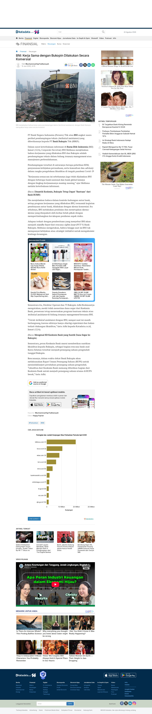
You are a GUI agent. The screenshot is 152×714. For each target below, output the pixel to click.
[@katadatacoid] (134, 703)
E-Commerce (47, 685)
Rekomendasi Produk (37, 240)
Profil (58, 687)
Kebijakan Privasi (66, 710)
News (113, 685)
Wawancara (101, 690)
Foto (112, 692)
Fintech (45, 687)
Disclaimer (77, 710)
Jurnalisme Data (69, 38)
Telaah (99, 685)
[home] (16, 38)
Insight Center (130, 689)
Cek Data (87, 690)
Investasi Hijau (75, 690)
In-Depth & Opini (83, 38)
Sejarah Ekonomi (62, 685)
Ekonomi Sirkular (75, 687)
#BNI (42, 423)
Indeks (127, 685)
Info (114, 38)
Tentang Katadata (21, 710)
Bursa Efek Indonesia (77, 146)
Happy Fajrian (38, 416)
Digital (35, 38)
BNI (76, 134)
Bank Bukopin (60, 141)
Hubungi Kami (87, 710)
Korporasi (66, 44)
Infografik (87, 685)
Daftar (70, 703)
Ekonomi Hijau (55, 38)
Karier (41, 710)
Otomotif (94, 38)
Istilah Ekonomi (62, 690)
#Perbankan (33, 423)
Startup (45, 690)
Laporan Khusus (102, 692)
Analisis (86, 687)
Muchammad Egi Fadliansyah (37, 64)
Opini (99, 687)
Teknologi (46, 694)
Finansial (28, 38)
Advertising (33, 710)
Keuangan (52, 44)
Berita (21, 38)
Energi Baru (74, 685)
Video (101, 38)
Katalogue (114, 690)
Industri (18, 687)
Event (127, 694)
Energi (18, 692)
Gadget (45, 692)
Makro (43, 44)
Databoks (128, 691)
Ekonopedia (44, 38)
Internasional (20, 690)
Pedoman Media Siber (52, 710)
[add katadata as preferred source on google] (61, 383)
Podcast (108, 38)
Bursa (59, 44)
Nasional (19, 685)
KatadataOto (129, 696)
